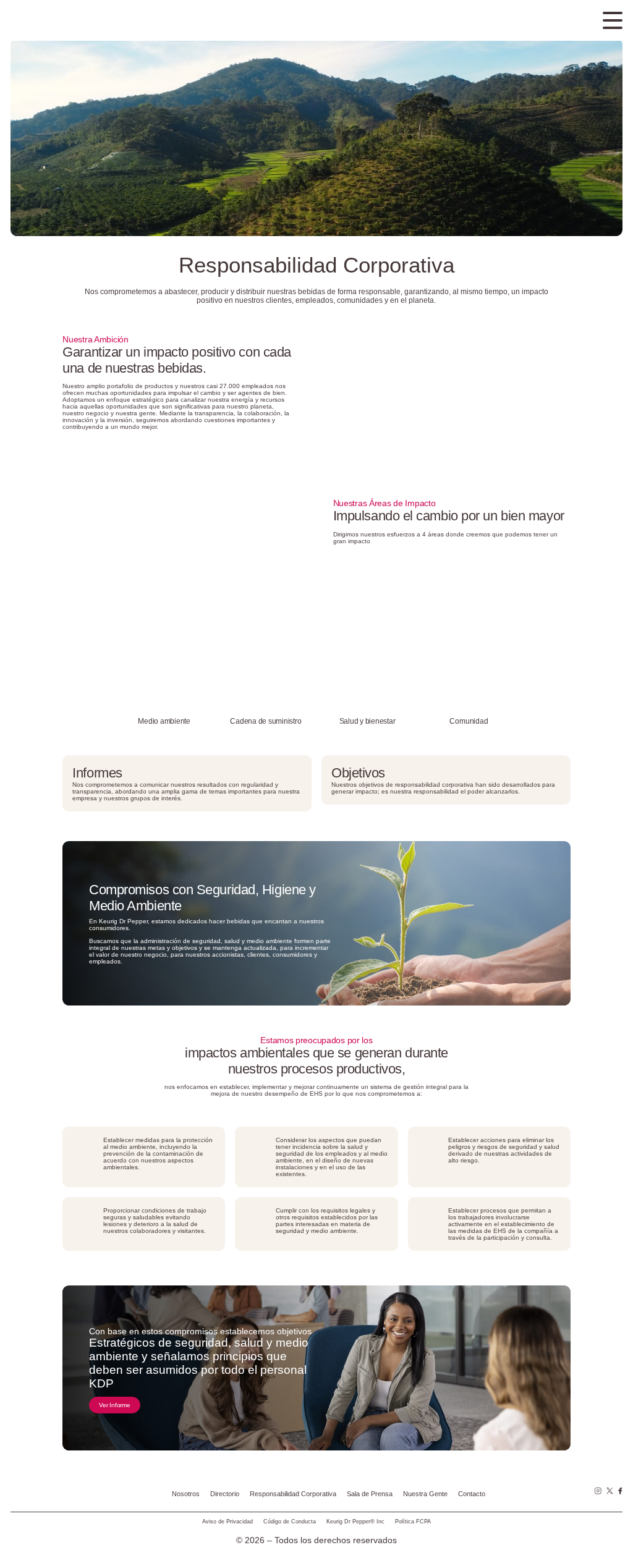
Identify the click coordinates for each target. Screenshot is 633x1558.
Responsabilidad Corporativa (293, 1493)
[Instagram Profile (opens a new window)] (598, 1491)
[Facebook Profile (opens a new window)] (620, 1491)
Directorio (224, 1493)
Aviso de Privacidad (227, 1521)
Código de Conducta (289, 1521)
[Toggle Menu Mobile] (612, 20)
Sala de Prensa (370, 1493)
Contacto (471, 1493)
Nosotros (186, 1493)
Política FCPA (413, 1521)
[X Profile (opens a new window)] (609, 1491)
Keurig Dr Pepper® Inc (355, 1521)
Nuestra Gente (425, 1493)
